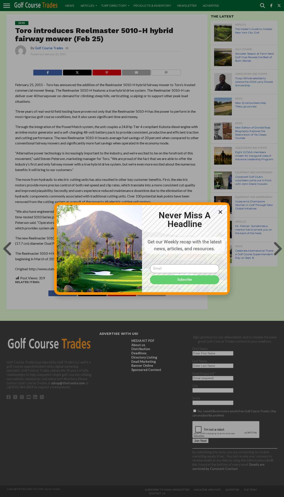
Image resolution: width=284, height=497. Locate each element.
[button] (220, 211)
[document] (142, 248)
